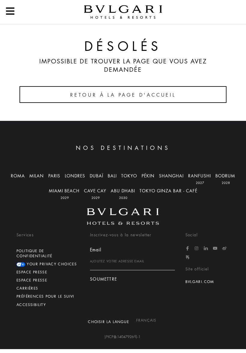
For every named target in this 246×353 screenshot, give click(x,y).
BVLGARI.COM (199, 282)
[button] (10, 12)
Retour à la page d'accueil (123, 95)
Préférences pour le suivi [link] (45, 296)
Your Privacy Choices (51, 264)
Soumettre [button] (103, 279)
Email (95, 250)
